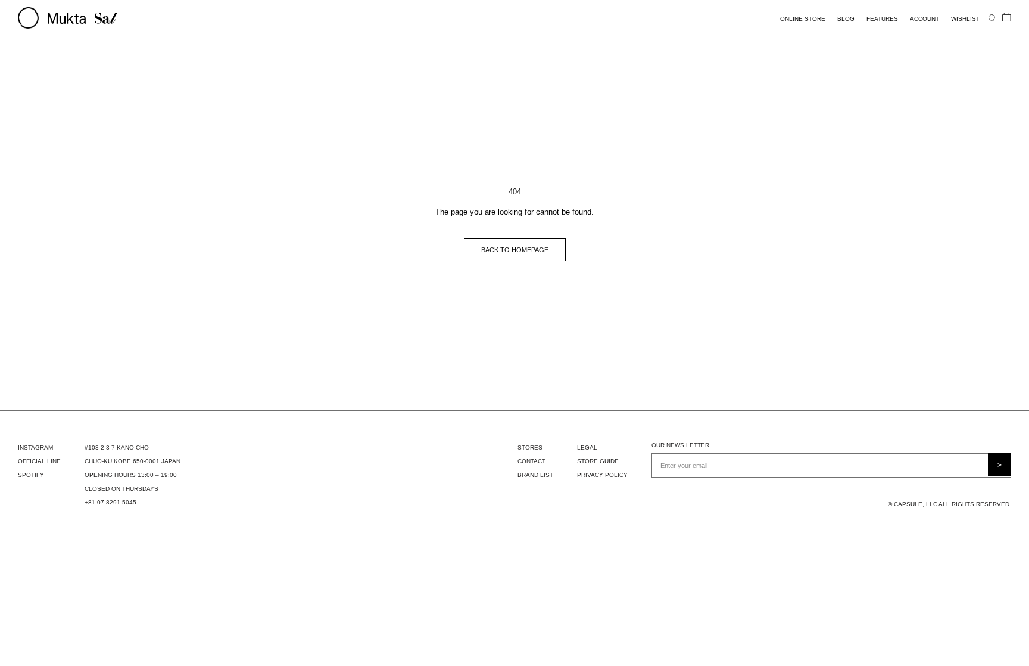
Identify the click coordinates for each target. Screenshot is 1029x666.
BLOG (846, 19)
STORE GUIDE (598, 461)
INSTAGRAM (35, 447)
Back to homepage (514, 249)
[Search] (992, 18)
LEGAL (587, 447)
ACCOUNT (924, 19)
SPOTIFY (31, 475)
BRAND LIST (535, 475)
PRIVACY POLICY (602, 475)
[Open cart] (1006, 18)
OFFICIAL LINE (39, 461)
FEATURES (882, 19)
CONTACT (531, 461)
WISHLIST (965, 19)
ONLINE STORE (802, 19)
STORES (529, 447)
